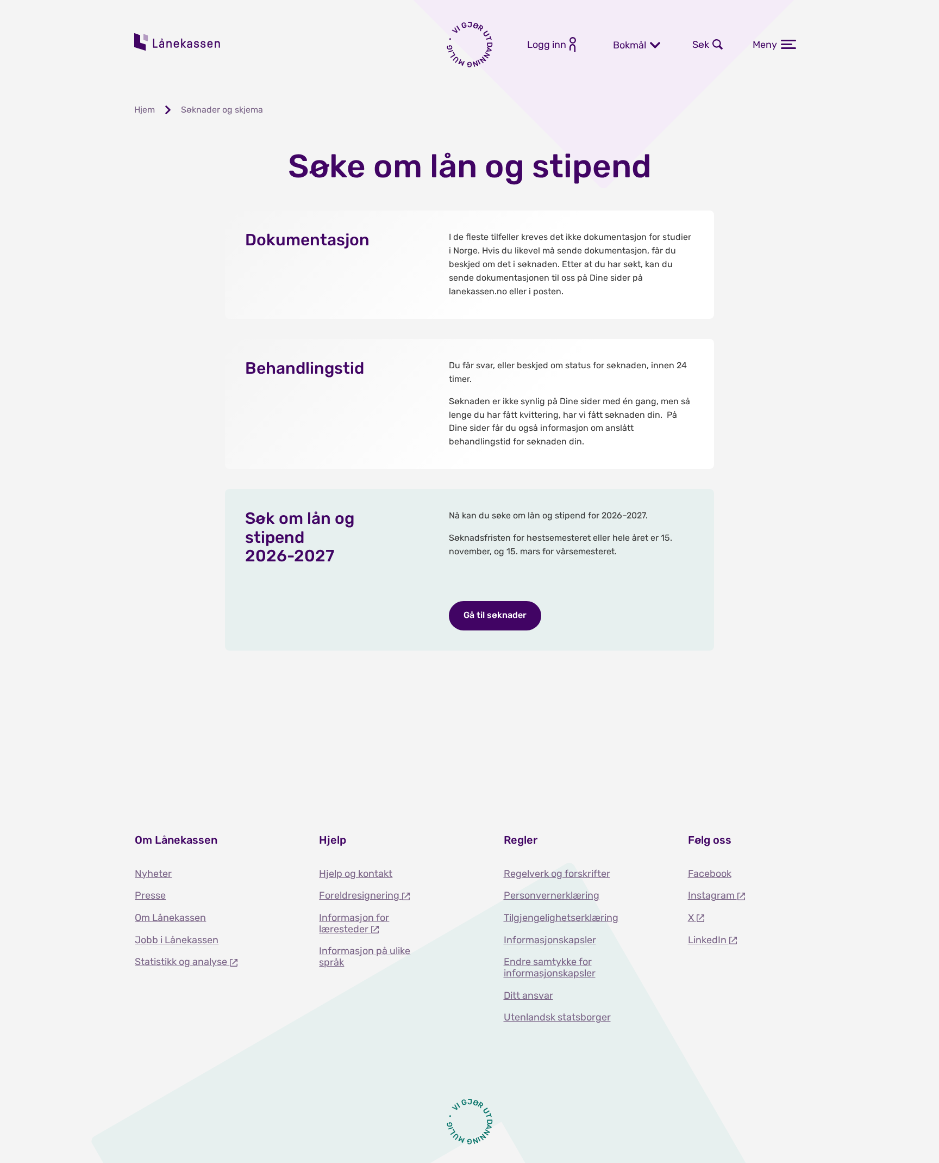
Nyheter (153, 874)
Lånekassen (177, 42)
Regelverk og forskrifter (557, 874)
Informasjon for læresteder (354, 923)
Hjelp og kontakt (355, 874)
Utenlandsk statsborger (557, 1017)
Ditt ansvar (528, 995)
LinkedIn (708, 940)
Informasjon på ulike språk (364, 956)
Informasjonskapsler (550, 940)
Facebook (709, 874)
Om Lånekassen (170, 918)
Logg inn (546, 45)
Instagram (712, 895)
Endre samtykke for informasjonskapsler (550, 967)
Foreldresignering (360, 895)
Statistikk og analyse (182, 962)
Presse (150, 895)
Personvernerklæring (551, 895)
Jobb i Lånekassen (176, 940)
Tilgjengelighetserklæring (561, 918)
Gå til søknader (495, 615)
